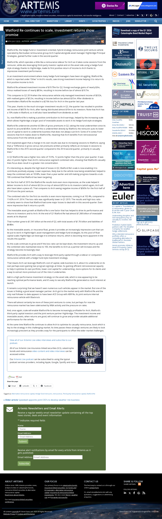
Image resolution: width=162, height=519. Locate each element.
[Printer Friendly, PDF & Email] (15, 377)
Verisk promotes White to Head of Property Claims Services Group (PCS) (122, 247)
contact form (94, 488)
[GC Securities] (147, 84)
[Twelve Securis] (147, 49)
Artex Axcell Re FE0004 (119, 127)
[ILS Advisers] (147, 94)
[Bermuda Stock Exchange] (123, 155)
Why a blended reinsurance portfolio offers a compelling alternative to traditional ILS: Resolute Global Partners (123, 238)
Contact (120, 15)
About (111, 15)
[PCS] (147, 104)
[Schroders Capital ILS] (147, 64)
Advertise (130, 15)
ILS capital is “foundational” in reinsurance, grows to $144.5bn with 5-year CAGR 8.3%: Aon (123, 209)
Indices (116, 21)
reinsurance (57, 394)
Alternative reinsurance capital (23, 394)
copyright (15, 511)
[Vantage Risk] (123, 84)
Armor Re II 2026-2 (118, 125)
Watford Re (91, 394)
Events (82, 21)
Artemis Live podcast (24, 359)
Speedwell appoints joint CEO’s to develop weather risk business (41, 399)
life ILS (68, 495)
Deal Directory (32, 21)
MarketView (53, 21)
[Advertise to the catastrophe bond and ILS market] (147, 210)
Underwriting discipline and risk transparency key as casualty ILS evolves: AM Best (123, 218)
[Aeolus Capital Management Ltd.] (123, 54)
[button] (156, 21)
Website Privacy (9, 514)
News (16, 21)
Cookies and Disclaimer (26, 514)
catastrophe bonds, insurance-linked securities (61, 486)
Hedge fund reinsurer (43, 394)
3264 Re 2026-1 (117, 133)
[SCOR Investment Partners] (123, 175)
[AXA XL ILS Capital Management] (123, 94)
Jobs (128, 21)
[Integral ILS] (147, 74)
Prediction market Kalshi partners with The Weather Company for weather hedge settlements (123, 228)
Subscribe (24, 463)
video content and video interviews (48, 351)
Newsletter (141, 21)
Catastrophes (99, 21)
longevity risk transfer (59, 497)
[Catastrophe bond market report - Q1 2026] (134, 32)
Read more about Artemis (14, 495)
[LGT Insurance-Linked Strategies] (123, 74)
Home (6, 21)
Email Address (25, 457)
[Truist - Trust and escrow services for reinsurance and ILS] (147, 114)
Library (69, 21)
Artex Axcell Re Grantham (117, 121)
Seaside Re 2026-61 (118, 130)
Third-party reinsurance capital (74, 394)
